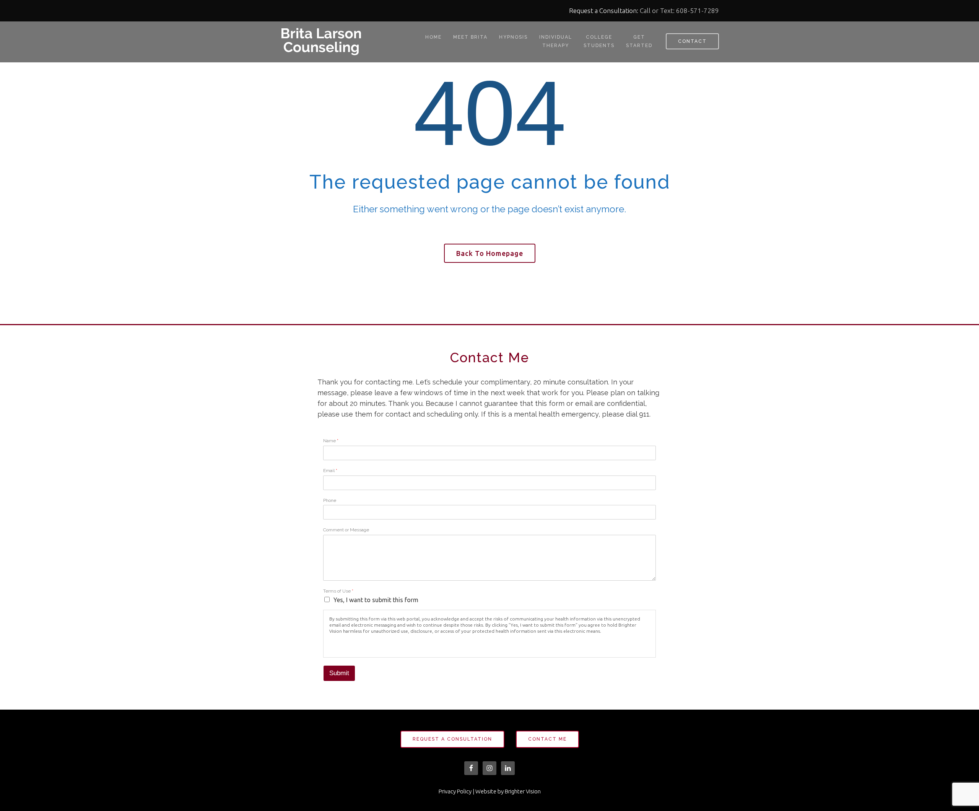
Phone (329, 500)
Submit (339, 673)
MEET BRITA (470, 37)
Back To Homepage (489, 253)
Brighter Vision (523, 791)
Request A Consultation (452, 739)
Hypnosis (513, 37)
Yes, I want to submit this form (375, 599)
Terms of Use (338, 591)
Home (433, 37)
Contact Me (547, 739)
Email (330, 470)
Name (330, 440)
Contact (692, 41)
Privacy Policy (455, 791)
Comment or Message (346, 530)
